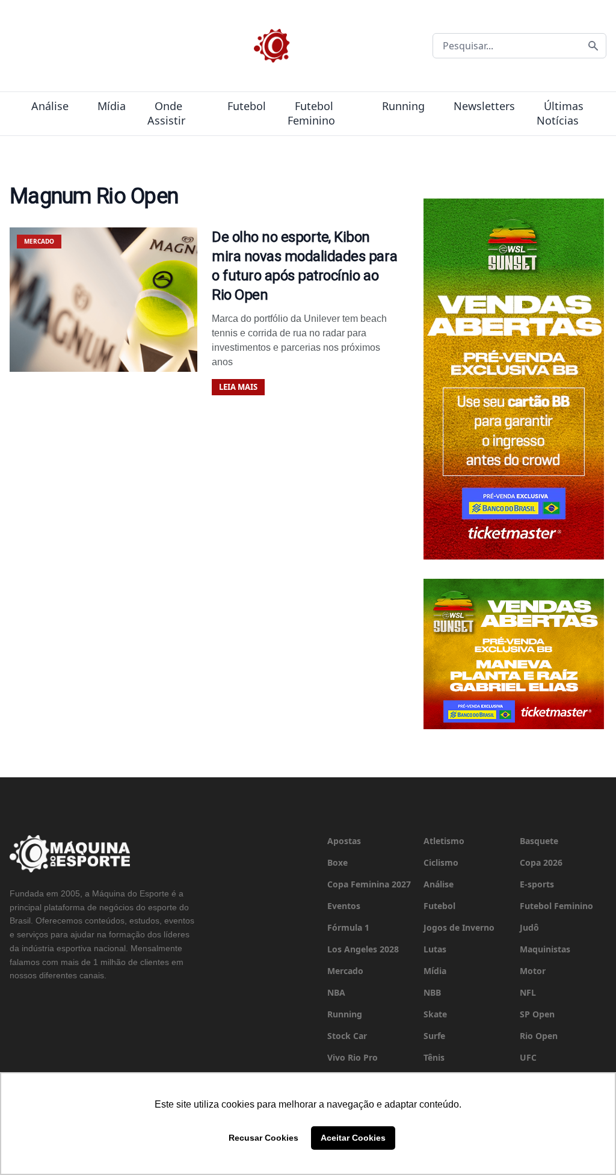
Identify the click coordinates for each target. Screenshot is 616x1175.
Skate (435, 1014)
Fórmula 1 (348, 927)
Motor (533, 970)
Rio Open (539, 1035)
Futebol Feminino (311, 113)
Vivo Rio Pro (352, 1057)
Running (403, 106)
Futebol (246, 106)
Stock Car (347, 1035)
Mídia (111, 106)
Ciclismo (441, 862)
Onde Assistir (166, 113)
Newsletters (484, 106)
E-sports (537, 884)
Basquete (539, 841)
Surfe (434, 1035)
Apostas (344, 841)
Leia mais (238, 386)
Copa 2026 (541, 862)
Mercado (345, 970)
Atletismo (444, 841)
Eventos (343, 905)
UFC (528, 1057)
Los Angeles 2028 (363, 949)
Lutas (435, 949)
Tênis (434, 1057)
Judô (529, 927)
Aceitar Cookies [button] (353, 1138)
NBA (336, 992)
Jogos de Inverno (459, 927)
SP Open (537, 1014)
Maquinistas (545, 949)
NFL (528, 992)
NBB (432, 992)
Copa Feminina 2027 (369, 884)
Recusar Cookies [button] (263, 1138)
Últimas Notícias (560, 113)
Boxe (337, 862)
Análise (50, 106)
